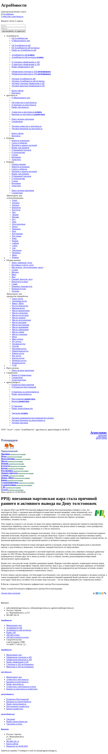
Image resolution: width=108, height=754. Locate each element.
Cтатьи (15, 155)
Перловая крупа (19, 348)
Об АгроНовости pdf (21, 45)
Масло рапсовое (19, 322)
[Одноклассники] (102, 593)
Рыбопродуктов (19, 289)
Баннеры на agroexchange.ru (18, 701)
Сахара (15, 270)
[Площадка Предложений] (9, 452)
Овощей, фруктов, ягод (22, 279)
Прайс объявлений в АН (23, 67)
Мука (14, 337)
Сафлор (15, 243)
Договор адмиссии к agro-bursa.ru (27, 126)
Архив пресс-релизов (10, 593)
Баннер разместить (14, 709)
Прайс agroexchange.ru (22, 394)
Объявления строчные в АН (31, 71)
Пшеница (16, 229)
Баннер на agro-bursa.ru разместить (21, 689)
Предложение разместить (17, 706)
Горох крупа (17, 299)
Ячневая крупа (18, 363)
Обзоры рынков (19, 164)
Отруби (15, 346)
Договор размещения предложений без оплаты (33, 418)
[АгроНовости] (7, 14)
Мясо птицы (17, 339)
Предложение (23, 399)
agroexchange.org (8, 714)
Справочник (17, 121)
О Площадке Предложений (24, 387)
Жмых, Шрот (18, 303)
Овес (14, 222)
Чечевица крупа (19, 360)
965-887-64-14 (12, 741)
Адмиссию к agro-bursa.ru (27, 112)
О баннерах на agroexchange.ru (25, 392)
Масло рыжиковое (20, 327)
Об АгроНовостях (20, 38)
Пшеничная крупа (20, 351)
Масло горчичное (20, 313)
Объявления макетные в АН (31, 74)
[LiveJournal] (105, 593)
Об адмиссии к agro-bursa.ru (24, 102)
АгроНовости (6, 620)
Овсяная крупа (18, 344)
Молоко (15, 217)
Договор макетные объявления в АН (28, 86)
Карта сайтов (17, 90)
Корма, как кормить (20, 148)
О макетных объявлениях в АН (26, 64)
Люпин (15, 215)
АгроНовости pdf (23, 55)
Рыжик (15, 241)
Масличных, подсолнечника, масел (27, 267)
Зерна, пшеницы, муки (22, 262)
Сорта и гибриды (19, 143)
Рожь (14, 238)
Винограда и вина (20, 281)
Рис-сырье (16, 236)
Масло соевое (18, 332)
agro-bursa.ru (6, 672)
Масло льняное (19, 318)
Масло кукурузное (20, 315)
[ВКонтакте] (96, 593)
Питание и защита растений (24, 145)
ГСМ (14, 365)
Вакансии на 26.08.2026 (17, 746)
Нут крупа (16, 341)
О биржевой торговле (21, 150)
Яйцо (14, 255)
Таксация (10, 719)
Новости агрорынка (21, 140)
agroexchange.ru (7, 694)
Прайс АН (11, 632)
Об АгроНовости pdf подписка (26, 48)
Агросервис (98, 432)
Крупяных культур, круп (23, 265)
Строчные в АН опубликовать (20, 664)
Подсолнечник (18, 224)
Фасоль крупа (18, 358)
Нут (14, 219)
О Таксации (17, 406)
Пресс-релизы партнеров (23, 119)
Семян (14, 284)
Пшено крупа (18, 353)
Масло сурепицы (19, 334)
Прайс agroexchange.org (22, 408)
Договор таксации (20, 423)
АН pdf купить (13, 635)
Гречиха (15, 205)
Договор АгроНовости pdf (23, 79)
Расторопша (17, 234)
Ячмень (15, 257)
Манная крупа (18, 308)
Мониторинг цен (14, 625)
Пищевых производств (22, 286)
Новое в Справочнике (21, 375)
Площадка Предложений (23, 385)
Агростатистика (19, 380)
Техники (15, 291)
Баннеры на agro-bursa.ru (28, 114)
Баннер (20, 401)
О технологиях (18, 152)
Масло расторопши (20, 325)
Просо (15, 226)
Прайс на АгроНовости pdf (24, 50)
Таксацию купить (14, 724)
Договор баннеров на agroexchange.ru (28, 420)
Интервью (16, 157)
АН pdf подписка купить (17, 637)
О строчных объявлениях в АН (26, 62)
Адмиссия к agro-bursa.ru (12, 16)
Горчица (15, 203)
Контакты (16, 93)
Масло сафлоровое (20, 329)
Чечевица (16, 253)
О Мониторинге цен (21, 41)
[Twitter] (99, 593)
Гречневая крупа (19, 301)
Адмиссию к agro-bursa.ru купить (21, 686)
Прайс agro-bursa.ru (20, 107)
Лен (14, 212)
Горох (14, 200)
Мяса (14, 274)
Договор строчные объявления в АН (28, 83)
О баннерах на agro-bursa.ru (24, 105)
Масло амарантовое (21, 310)
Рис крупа (16, 356)
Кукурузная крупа (20, 306)
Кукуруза (16, 210)
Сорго (15, 245)
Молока (15, 272)
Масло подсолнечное (21, 320)
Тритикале (16, 250)
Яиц (13, 277)
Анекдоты (16, 159)
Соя (13, 248)
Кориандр (16, 207)
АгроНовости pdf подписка (28, 57)
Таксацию (20, 413)
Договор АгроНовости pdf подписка (28, 81)
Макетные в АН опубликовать (20, 667)
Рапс (14, 231)
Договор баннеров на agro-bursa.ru (27, 128)
